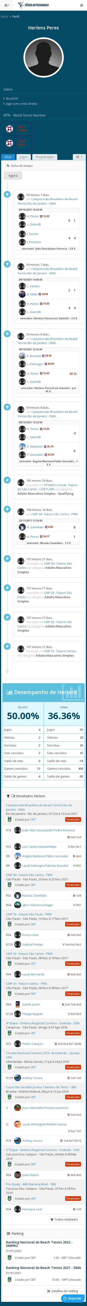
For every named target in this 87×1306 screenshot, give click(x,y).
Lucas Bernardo (33, 974)
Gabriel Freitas (32, 944)
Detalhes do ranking (64, 1291)
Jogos (23, 157)
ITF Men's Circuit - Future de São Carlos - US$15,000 (47, 487)
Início (4, 17)
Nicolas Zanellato (34, 895)
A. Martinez (35, 446)
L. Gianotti (34, 224)
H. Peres (33, 216)
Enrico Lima (30, 935)
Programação (45, 157)
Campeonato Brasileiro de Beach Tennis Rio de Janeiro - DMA (47, 201)
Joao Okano (30, 1175)
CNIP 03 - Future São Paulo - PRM (29, 914)
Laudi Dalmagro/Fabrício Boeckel (45, 865)
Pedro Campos (32, 1043)
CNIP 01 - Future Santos (60, 651)
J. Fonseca (34, 242)
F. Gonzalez (35, 454)
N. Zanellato (35, 527)
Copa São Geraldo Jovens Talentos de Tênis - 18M (41, 1087)
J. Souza (32, 234)
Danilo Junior (31, 1004)
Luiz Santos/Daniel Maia (39, 846)
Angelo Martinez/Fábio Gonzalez (45, 856)
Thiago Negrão (32, 1014)
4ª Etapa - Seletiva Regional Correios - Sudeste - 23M (42, 1023)
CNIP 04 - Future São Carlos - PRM (54, 514)
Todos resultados (65, 1219)
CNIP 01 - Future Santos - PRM (26, 983)
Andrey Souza (32, 1078)
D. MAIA (32, 294)
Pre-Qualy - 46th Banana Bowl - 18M (31, 1184)
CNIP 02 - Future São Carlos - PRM (29, 954)
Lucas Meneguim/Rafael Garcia (44, 1124)
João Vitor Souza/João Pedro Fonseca (48, 830)
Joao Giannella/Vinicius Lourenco (45, 1108)
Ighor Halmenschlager (37, 905)
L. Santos (33, 286)
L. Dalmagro (35, 364)
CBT (33, 819)
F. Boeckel (34, 356)
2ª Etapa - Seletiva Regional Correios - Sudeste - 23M (42, 1150)
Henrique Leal (32, 1209)
